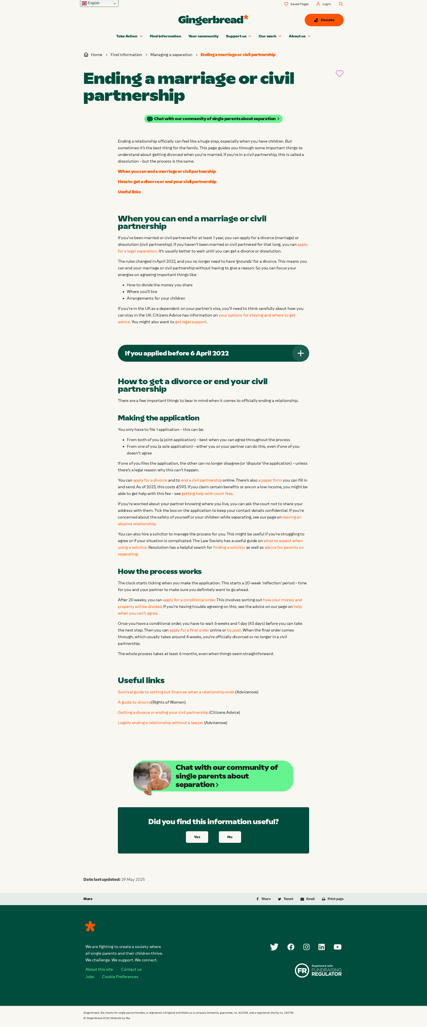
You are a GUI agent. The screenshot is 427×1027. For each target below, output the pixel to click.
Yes (197, 837)
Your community (203, 36)
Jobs (89, 976)
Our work (267, 36)
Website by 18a (120, 1018)
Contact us (131, 969)
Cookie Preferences (120, 976)
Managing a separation (171, 54)
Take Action (126, 36)
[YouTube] (338, 946)
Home (96, 54)
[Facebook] (290, 946)
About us (297, 36)
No (230, 837)
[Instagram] (306, 946)
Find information (165, 36)
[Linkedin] (321, 946)
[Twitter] (274, 946)
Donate (327, 20)
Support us (236, 36)
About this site (99, 969)
